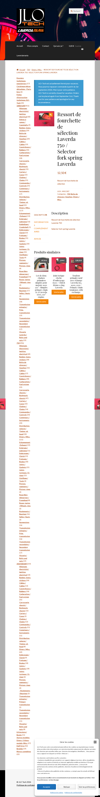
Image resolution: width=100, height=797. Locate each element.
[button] (95, 742)
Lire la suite (41, 302)
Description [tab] (40, 215)
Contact (45, 46)
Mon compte (32, 46)
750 (28, 70)
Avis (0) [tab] (37, 239)
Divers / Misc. (37, 70)
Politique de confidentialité (73, 792)
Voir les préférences (87, 787)
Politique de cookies (56, 792)
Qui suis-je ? (58, 46)
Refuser (67, 787)
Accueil (20, 46)
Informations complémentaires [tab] (41, 227)
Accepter (46, 787)
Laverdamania (22, 55)
